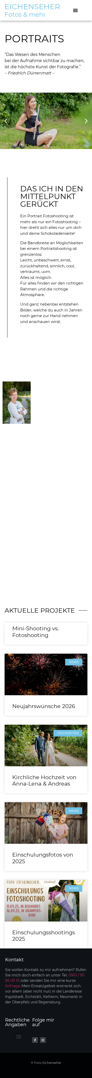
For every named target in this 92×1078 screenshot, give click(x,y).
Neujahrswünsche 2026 (43, 706)
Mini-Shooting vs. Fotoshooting (35, 631)
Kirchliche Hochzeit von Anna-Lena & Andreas (44, 780)
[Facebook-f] (35, 1040)
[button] (75, 10)
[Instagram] (43, 1040)
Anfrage (12, 986)
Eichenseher (32, 6)
